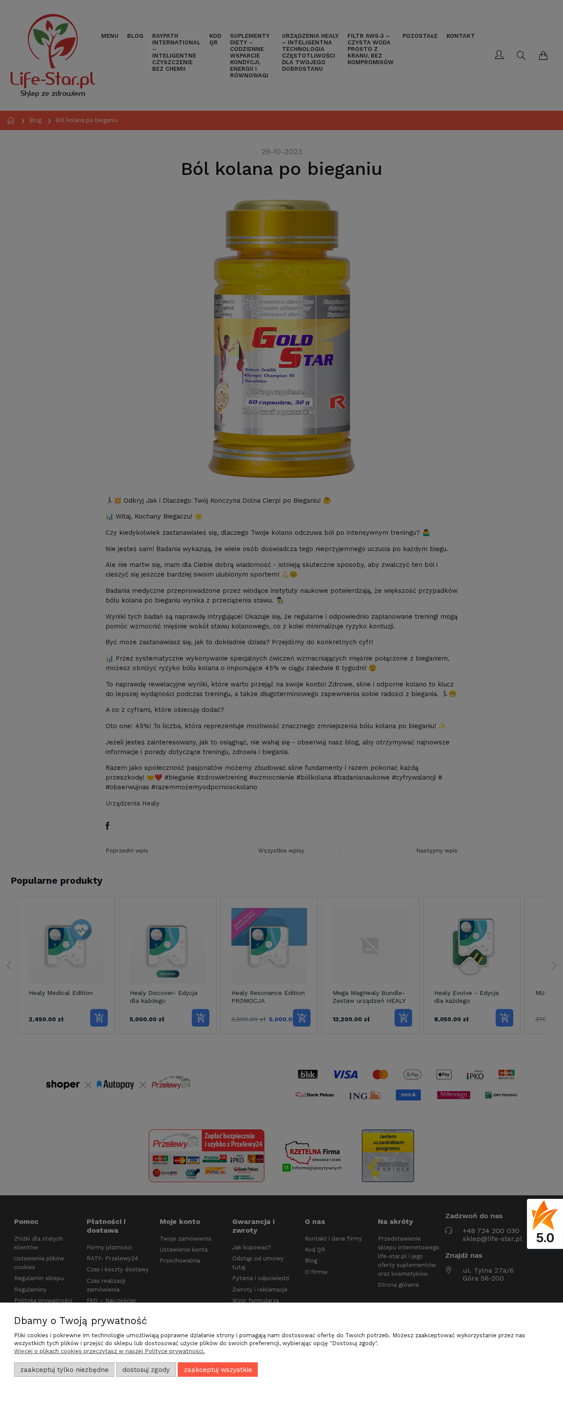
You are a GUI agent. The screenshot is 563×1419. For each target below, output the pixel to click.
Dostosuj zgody (146, 1370)
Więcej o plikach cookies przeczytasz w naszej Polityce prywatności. (109, 1351)
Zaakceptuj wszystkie (218, 1370)
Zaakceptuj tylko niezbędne (64, 1370)
